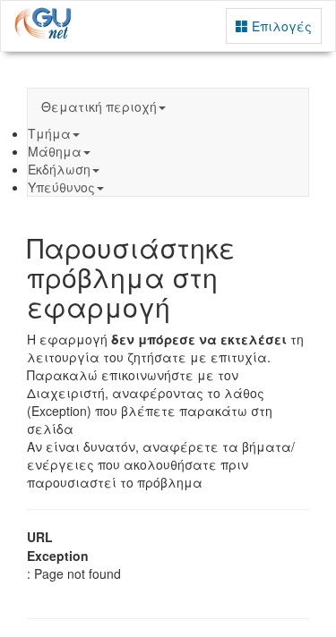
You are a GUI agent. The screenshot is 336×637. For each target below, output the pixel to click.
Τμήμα (49, 133)
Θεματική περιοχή (99, 106)
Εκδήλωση (59, 169)
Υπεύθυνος (61, 187)
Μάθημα (55, 151)
